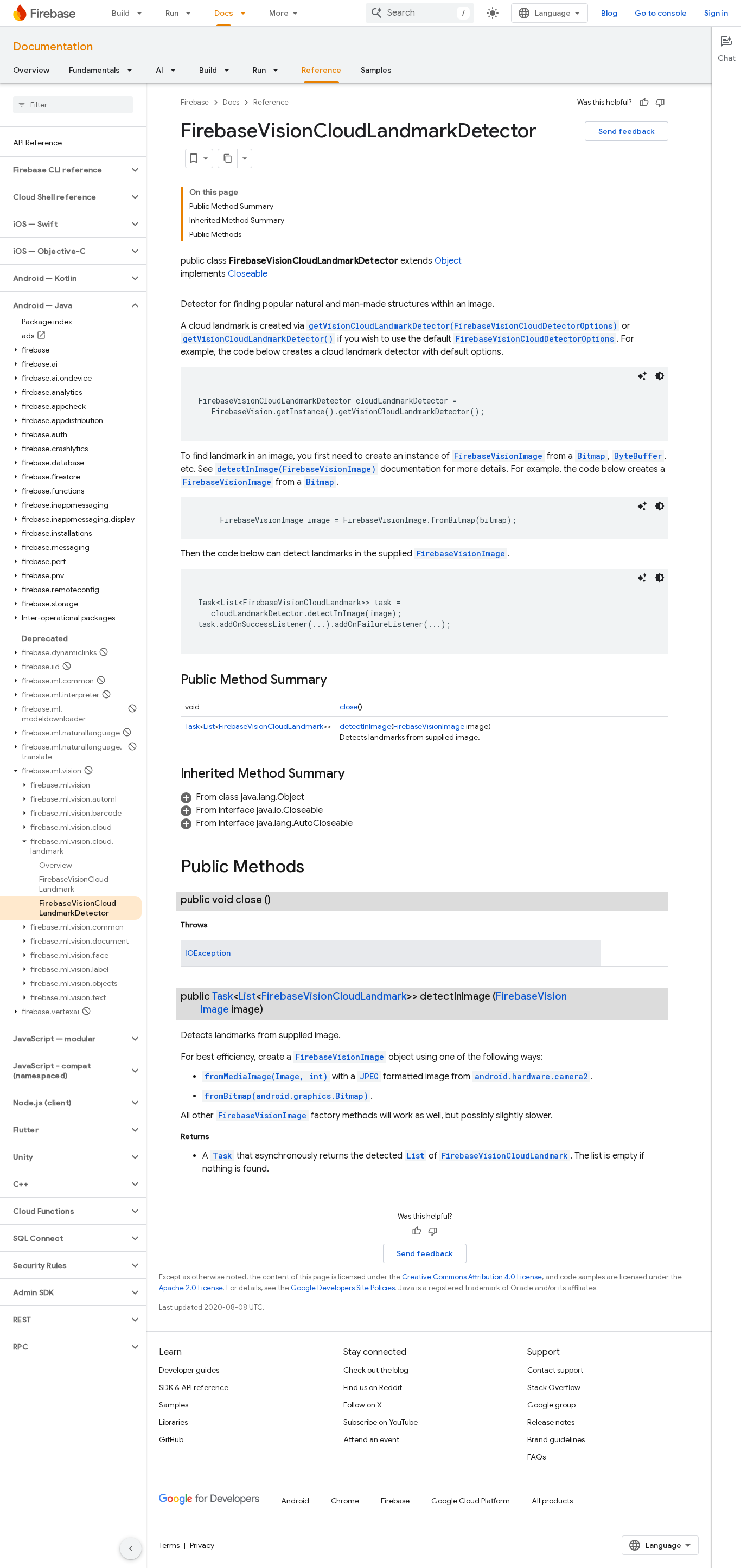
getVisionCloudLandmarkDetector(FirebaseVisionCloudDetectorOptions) (463, 326)
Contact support (555, 1370)
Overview (31, 70)
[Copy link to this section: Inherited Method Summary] (356, 774)
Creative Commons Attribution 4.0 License (472, 1277)
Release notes (550, 1422)
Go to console (661, 13)
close (348, 707)
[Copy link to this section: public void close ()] (281, 899)
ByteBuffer (638, 456)
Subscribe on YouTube (380, 1422)
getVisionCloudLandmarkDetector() (258, 339)
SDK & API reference (193, 1387)
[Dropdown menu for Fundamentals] (133, 70)
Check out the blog (375, 1370)
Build (121, 13)
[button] (64, 170)
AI (159, 70)
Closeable (247, 273)
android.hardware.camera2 (531, 1076)
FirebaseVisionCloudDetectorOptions (535, 339)
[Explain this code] (642, 376)
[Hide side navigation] (131, 1548)
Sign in (716, 13)
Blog (609, 13)
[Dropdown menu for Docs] (246, 13)
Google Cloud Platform (470, 1501)
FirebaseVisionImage (498, 456)
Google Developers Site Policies (343, 1287)
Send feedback (626, 131)
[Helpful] (644, 102)
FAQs (536, 1457)
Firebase (195, 102)
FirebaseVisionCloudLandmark (271, 726)
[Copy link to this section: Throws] (218, 924)
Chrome (345, 1501)
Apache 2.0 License (191, 1287)
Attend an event (371, 1439)
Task (192, 726)
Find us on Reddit (372, 1387)
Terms (169, 1545)
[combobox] (420, 13)
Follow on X (362, 1405)
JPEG (369, 1076)
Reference (321, 70)
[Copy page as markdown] (228, 158)
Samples (376, 70)
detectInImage (365, 726)
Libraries (173, 1422)
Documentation (53, 47)
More (279, 13)
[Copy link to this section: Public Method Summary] (338, 680)
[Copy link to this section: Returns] (220, 1136)
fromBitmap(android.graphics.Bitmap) (286, 1096)
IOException (208, 953)
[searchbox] (73, 104)
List (209, 726)
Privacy (202, 1545)
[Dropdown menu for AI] (176, 70)
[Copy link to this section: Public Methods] (315, 867)
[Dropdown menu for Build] (143, 13)
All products (552, 1501)
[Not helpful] (660, 102)
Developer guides (189, 1370)
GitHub (171, 1439)
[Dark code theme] (659, 376)
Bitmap (591, 456)
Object (448, 260)
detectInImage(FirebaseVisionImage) (296, 469)
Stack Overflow (553, 1387)
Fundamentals (94, 70)
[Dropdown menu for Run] (191, 13)
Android (295, 1501)
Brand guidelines (556, 1439)
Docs (223, 13)
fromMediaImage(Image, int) (266, 1076)
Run (171, 13)
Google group (551, 1405)
